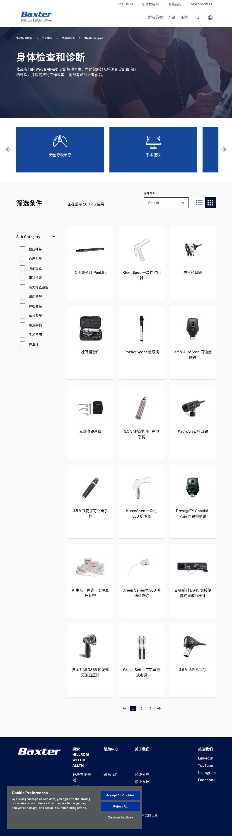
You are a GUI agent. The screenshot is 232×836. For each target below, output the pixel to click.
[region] (74, 807)
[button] (183, 202)
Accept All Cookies (120, 795)
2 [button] (142, 708)
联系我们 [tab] (175, 4)
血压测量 (35, 258)
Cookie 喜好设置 (145, 815)
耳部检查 (35, 268)
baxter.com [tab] (201, 4)
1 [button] (133, 708)
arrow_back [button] (8, 149)
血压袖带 (35, 249)
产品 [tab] (172, 17)
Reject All (120, 806)
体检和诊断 (68, 38)
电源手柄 (35, 325)
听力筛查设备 (38, 287)
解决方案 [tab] (155, 17)
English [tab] (125, 4)
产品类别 (47, 38)
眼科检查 (35, 277)
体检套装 (35, 306)
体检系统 (35, 315)
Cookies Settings (120, 817)
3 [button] (150, 708)
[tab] (197, 17)
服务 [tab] (185, 17)
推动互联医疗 (24, 38)
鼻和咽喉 (35, 296)
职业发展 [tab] (150, 4)
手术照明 (35, 334)
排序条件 (149, 194)
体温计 (34, 344)
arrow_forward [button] (223, 149)
